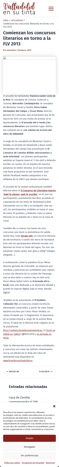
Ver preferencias (29, 455)
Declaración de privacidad (33, 463)
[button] (54, 406)
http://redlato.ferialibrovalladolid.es (22, 330)
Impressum (50, 463)
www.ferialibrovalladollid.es (18, 360)
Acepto (29, 438)
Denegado (29, 446)
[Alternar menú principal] (51, 8)
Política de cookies (12, 463)
